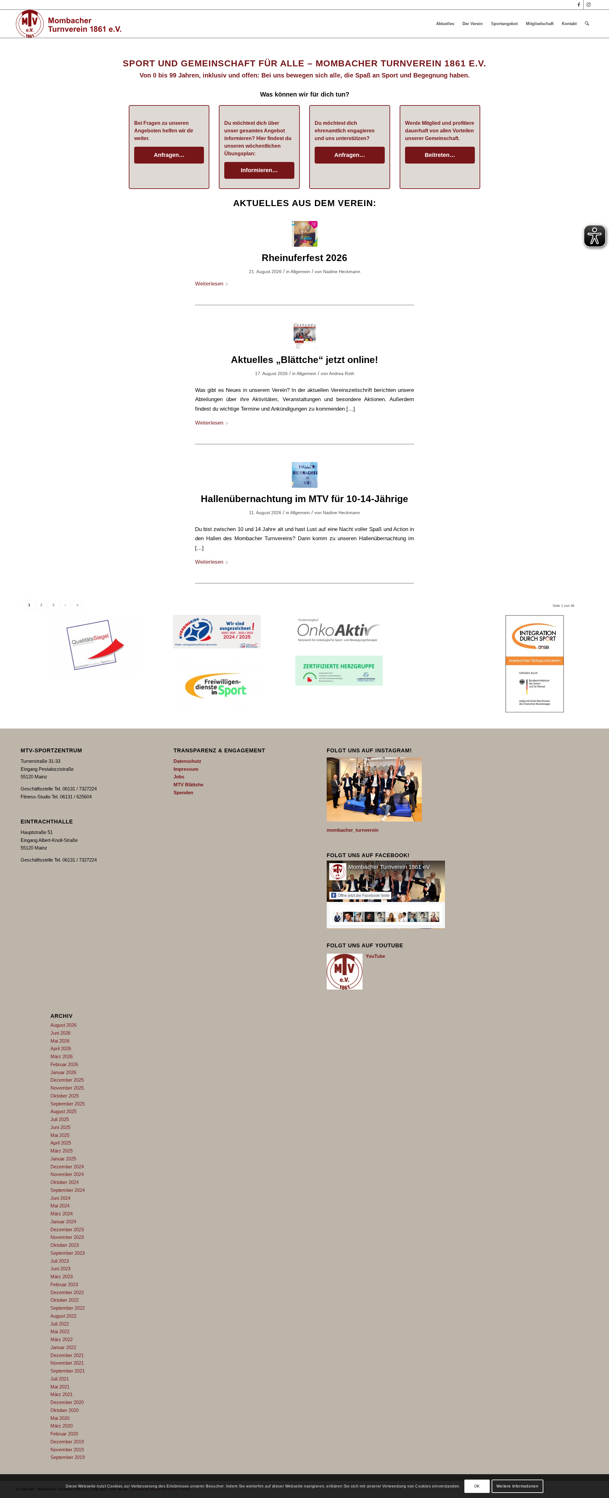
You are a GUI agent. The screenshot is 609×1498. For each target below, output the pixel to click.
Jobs (179, 776)
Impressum (186, 769)
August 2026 (63, 1025)
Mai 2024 (59, 1205)
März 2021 (61, 1394)
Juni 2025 (60, 1127)
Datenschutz (187, 761)
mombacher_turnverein (352, 830)
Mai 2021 (59, 1386)
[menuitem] (445, 24)
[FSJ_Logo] (217, 685)
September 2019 (67, 1457)
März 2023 (61, 1276)
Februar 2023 (64, 1284)
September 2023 (67, 1253)
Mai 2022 (59, 1331)
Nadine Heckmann (341, 271)
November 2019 (67, 1449)
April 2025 (60, 1142)
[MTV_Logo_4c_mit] (68, 24)
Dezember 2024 (67, 1166)
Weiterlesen (209, 283)
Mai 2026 (59, 1041)
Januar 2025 (63, 1158)
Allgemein (300, 271)
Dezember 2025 (67, 1080)
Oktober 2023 (64, 1245)
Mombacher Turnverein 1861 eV (389, 867)
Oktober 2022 (64, 1300)
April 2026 (60, 1048)
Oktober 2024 (64, 1182)
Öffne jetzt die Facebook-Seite (364, 895)
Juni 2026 (60, 1033)
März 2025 (61, 1150)
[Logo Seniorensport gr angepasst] (94, 646)
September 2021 (67, 1371)
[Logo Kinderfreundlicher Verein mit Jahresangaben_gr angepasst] (217, 631)
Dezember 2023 (67, 1229)
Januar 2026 (63, 1072)
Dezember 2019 (67, 1441)
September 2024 (67, 1190)
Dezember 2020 (67, 1402)
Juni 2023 (60, 1268)
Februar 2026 (64, 1064)
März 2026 (61, 1056)
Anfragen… (169, 155)
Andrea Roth (341, 373)
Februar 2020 (64, 1433)
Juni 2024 (60, 1198)
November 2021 (67, 1363)
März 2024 (61, 1213)
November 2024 (67, 1174)
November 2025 (67, 1088)
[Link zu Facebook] (578, 5)
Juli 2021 (59, 1378)
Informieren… (259, 170)
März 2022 (61, 1339)
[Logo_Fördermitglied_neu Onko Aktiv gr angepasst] (339, 629)
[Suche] (587, 24)
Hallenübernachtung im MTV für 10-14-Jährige (304, 499)
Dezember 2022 (67, 1292)
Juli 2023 (59, 1261)
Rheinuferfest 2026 (304, 257)
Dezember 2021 (67, 1355)
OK (477, 1486)
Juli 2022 (59, 1324)
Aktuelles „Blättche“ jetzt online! (304, 359)
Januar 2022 (63, 1347)
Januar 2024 (63, 1221)
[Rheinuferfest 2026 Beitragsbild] (305, 234)
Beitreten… (440, 155)
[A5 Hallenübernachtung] (305, 475)
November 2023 (67, 1237)
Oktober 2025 (64, 1095)
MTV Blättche (188, 784)
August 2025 (63, 1111)
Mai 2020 (59, 1418)
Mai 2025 (59, 1135)
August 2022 (63, 1316)
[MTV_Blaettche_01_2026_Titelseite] (305, 336)
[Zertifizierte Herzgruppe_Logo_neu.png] (339, 670)
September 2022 (67, 1308)
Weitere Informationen (517, 1486)
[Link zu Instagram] (588, 5)
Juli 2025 (59, 1119)
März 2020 (61, 1425)
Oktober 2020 (64, 1410)
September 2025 (67, 1103)
